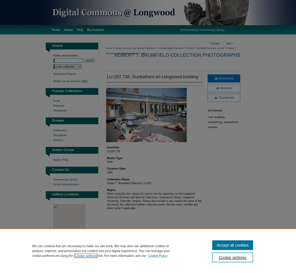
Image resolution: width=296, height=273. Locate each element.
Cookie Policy (158, 255)
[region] (148, 251)
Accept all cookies (233, 245)
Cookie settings (86, 255)
